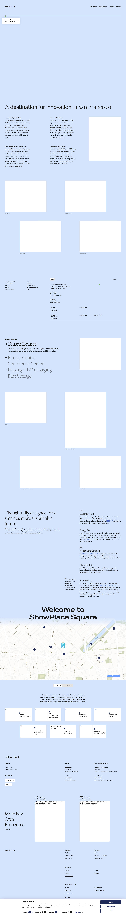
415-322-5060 (98, 769)
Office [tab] (52, 279)
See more (8, 829)
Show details (78, 912)
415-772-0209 (53, 301)
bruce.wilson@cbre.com (55, 295)
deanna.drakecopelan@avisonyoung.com (105, 771)
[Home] (10, 851)
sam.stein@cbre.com (55, 302)
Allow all (111, 902)
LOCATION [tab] (57, 685)
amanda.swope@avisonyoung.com (103, 780)
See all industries (69, 893)
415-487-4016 (98, 778)
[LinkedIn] (69, 897)
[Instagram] (65, 897)
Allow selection (111, 906)
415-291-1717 (53, 293)
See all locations (69, 876)
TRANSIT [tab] (69, 685)
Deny (111, 910)
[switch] (44, 912)
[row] (85, 309)
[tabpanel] (63, 716)
